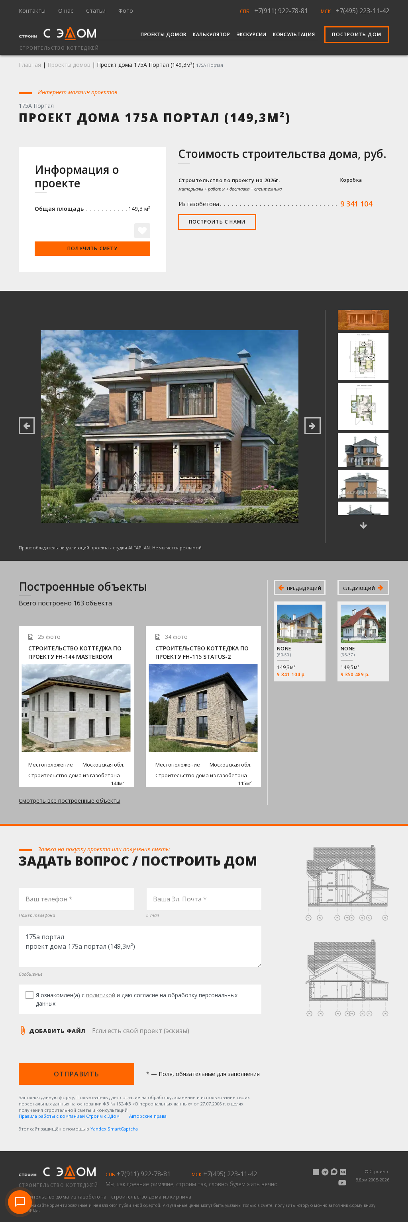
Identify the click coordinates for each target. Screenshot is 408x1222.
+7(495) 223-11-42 (362, 10)
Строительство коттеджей (58, 1185)
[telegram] (325, 1172)
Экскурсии (252, 34)
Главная (30, 64)
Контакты (32, 10)
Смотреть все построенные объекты (69, 800)
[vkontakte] (343, 1172)
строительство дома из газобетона (63, 1196)
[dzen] (316, 1172)
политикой (100, 995)
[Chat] (20, 1202)
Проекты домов (163, 34)
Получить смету (92, 248)
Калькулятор (211, 34)
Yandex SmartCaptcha (114, 1129)
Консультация (294, 34)
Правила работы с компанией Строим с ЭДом (69, 1116)
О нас (65, 10)
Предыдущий (303, 588)
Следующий (359, 588)
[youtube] (342, 1182)
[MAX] (334, 1172)
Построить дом (356, 34)
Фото (125, 10)
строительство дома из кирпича (151, 1196)
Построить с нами (217, 221)
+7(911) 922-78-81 (281, 10)
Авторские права (148, 1116)
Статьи (96, 10)
